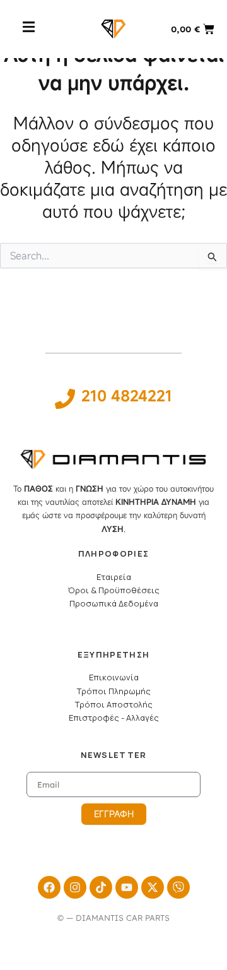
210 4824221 (126, 396)
